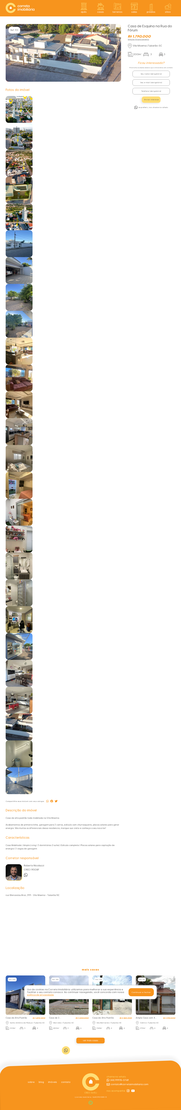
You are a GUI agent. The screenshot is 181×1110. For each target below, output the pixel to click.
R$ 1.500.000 (82, 1018)
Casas (100, 12)
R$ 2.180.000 (126, 1018)
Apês (84, 12)
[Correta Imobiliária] (20, 12)
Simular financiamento (138, 39)
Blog (41, 1082)
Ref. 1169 (55, 979)
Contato (66, 1082)
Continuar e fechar (141, 992)
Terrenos (117, 12)
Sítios (168, 12)
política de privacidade (40, 995)
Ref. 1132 (98, 979)
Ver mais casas (90, 1040)
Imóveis (52, 1082)
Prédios (151, 12)
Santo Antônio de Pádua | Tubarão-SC (27, 1023)
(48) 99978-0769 (119, 1080)
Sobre (31, 1082)
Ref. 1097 (12, 979)
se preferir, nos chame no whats (153, 107)
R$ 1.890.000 (39, 1018)
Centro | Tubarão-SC (149, 1023)
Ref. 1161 (142, 979)
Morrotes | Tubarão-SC (63, 1023)
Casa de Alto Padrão (16, 1018)
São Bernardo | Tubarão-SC (109, 1023)
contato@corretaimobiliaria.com (129, 1084)
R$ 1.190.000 (169, 1018)
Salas (134, 12)
